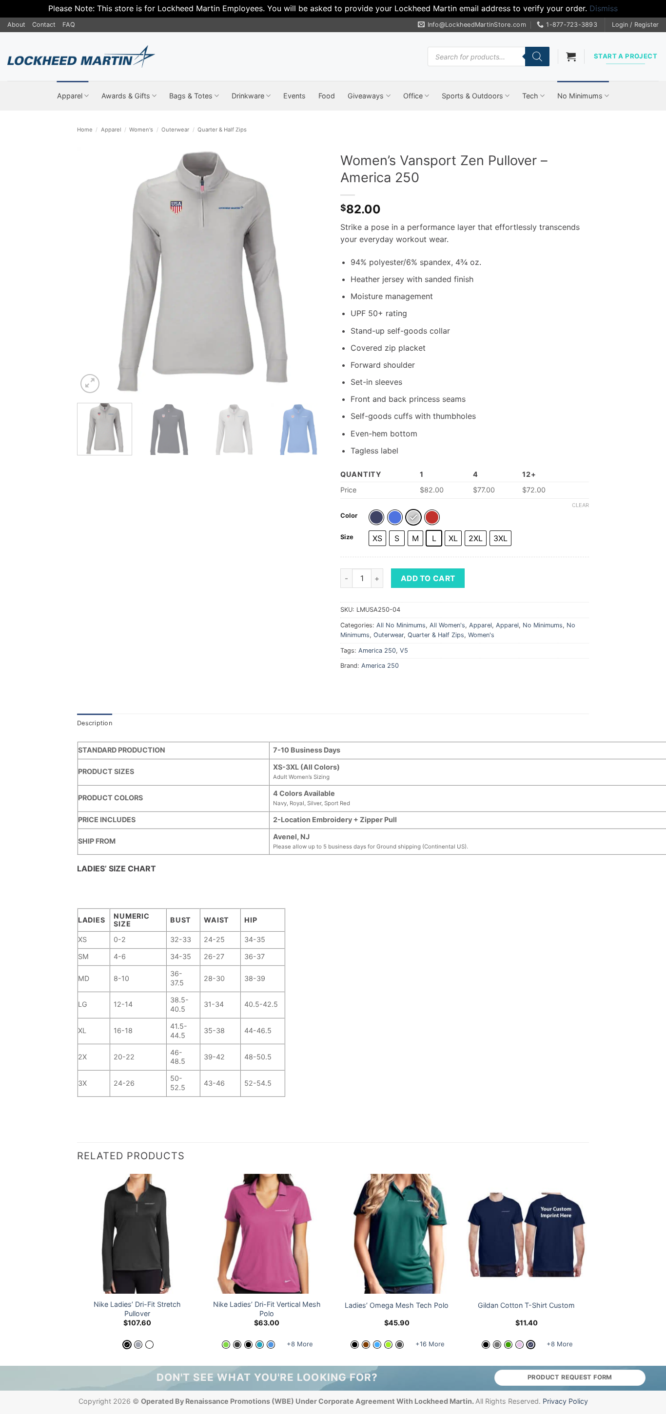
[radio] (376, 517)
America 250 (377, 650)
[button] (635, 25)
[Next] (308, 271)
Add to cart (428, 578)
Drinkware (248, 96)
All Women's (447, 625)
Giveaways (366, 96)
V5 (404, 650)
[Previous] (94, 271)
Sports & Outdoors (472, 96)
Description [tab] (94, 723)
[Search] (537, 56)
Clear (580, 505)
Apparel (69, 96)
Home (85, 129)
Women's (141, 129)
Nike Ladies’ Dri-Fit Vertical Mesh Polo (267, 1309)
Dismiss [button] (603, 8)
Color (348, 515)
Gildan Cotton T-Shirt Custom (526, 1305)
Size (346, 537)
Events (294, 96)
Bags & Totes (191, 96)
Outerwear (175, 129)
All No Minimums (401, 625)
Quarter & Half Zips (222, 129)
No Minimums (580, 96)
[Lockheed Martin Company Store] (81, 56)
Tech (530, 96)
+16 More (430, 1344)
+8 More (300, 1344)
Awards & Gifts (125, 96)
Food (326, 96)
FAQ (68, 24)
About (16, 24)
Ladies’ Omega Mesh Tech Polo (397, 1305)
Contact (44, 24)
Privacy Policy (565, 1401)
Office (413, 96)
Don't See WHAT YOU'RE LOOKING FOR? (267, 1377)
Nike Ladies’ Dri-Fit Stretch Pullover (137, 1309)
